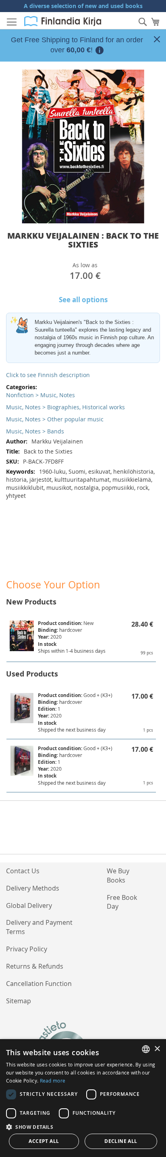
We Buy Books (118, 875)
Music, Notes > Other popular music (55, 419)
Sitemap (18, 1000)
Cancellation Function (39, 983)
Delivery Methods (32, 888)
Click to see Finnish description (48, 375)
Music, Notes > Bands (35, 431)
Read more (53, 1080)
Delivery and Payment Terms (39, 927)
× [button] (157, 1049)
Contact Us (22, 870)
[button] (83, 1126)
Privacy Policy (26, 949)
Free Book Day (122, 902)
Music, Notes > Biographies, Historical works (65, 407)
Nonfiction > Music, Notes (40, 395)
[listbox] (146, 1049)
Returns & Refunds (34, 966)
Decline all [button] (120, 1141)
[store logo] (62, 21)
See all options (83, 299)
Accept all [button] (44, 1141)
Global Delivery (29, 905)
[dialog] (83, 1098)
